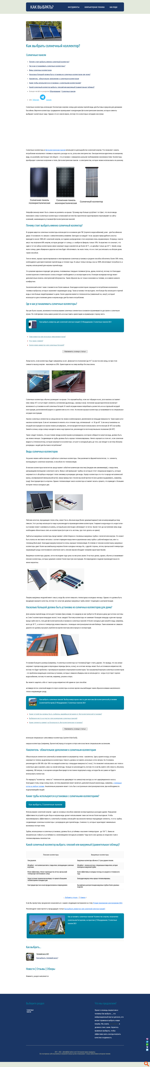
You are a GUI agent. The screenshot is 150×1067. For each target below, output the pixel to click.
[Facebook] (147, 1047)
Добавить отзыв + (72, 897)
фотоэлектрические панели (55, 150)
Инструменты (73, 7)
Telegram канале (42, 100)
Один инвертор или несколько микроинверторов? (47, 337)
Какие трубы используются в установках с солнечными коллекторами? (55, 83)
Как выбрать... (107, 1014)
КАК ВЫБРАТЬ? (41, 6)
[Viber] (147, 1039)
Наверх (83, 897)
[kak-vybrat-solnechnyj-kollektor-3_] (75, 502)
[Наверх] (147, 1052)
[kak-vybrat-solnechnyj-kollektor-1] (75, 186)
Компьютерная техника (94, 7)
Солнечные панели (68, 91)
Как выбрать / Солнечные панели (46, 804)
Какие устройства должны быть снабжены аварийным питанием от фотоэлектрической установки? (65, 714)
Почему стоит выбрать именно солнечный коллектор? (49, 62)
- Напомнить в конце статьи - (75, 351)
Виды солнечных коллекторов (40, 70)
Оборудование (55, 91)
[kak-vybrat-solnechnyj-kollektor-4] (75, 580)
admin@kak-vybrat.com (69, 1052)
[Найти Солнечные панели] (146, 1063)
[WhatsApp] (147, 1044)
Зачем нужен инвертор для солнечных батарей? (46, 345)
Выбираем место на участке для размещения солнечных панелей (53, 718)
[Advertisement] (75, 132)
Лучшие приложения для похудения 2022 (107, 903)
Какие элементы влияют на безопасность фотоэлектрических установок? (56, 722)
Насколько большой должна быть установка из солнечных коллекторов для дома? (59, 74)
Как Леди (113, 7)
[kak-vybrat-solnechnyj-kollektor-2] (75, 381)
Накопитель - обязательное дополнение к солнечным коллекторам (54, 79)
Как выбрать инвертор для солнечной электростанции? (84, 909)
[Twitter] (147, 1050)
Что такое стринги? (36, 341)
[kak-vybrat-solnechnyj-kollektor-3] (75, 645)
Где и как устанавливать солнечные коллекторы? (47, 66)
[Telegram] (147, 1042)
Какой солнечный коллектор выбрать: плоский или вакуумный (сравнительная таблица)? (61, 87)
